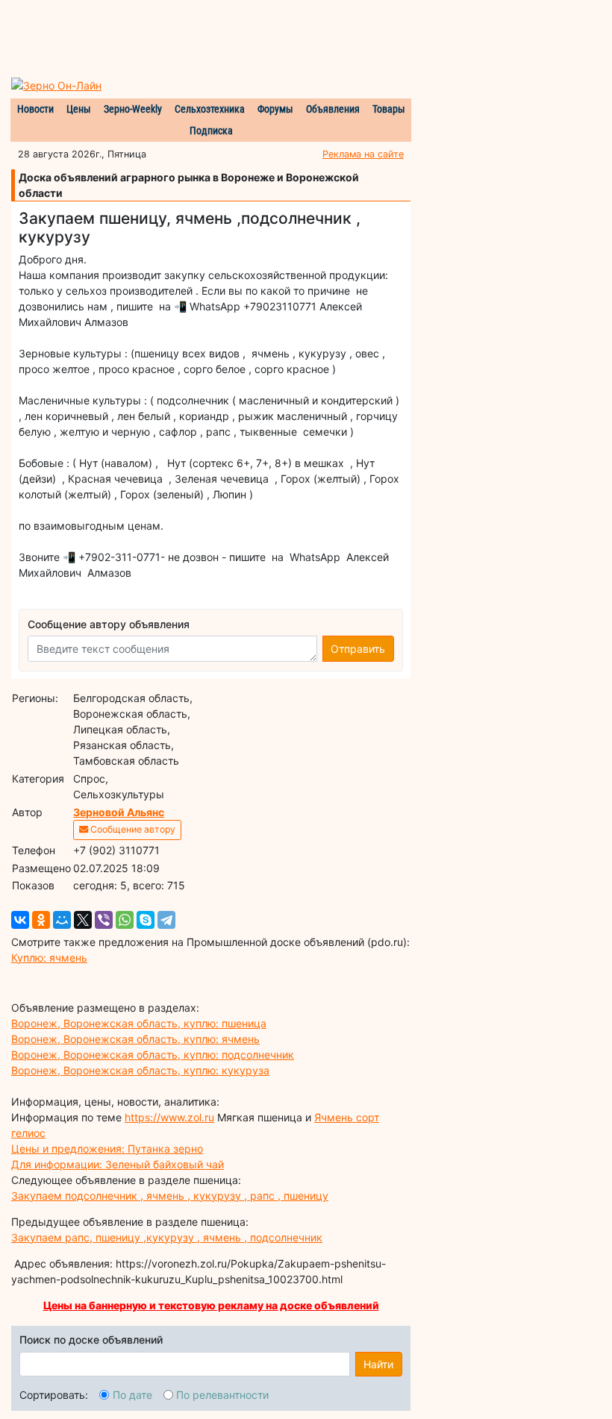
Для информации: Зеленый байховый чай (117, 1164)
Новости (35, 109)
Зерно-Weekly (133, 109)
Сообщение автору (131, 829)
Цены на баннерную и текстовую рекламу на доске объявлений (211, 1305)
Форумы (275, 109)
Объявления (333, 109)
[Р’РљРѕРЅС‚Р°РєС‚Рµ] (20, 920)
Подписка (211, 131)
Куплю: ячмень (49, 957)
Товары (388, 109)
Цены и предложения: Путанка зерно (107, 1148)
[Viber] (104, 920)
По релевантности (222, 1394)
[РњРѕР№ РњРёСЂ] (62, 920)
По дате (132, 1394)
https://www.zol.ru (169, 1117)
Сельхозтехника (210, 109)
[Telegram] (166, 920)
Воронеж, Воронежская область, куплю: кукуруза (140, 1070)
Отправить (358, 648)
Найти (378, 1364)
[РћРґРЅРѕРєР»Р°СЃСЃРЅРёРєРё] (41, 920)
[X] (83, 920)
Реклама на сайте (363, 154)
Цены (78, 109)
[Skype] (145, 920)
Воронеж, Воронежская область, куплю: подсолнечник (152, 1054)
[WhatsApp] (125, 920)
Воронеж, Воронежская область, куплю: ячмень (135, 1039)
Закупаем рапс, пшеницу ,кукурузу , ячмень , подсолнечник (166, 1237)
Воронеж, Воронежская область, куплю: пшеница (138, 1023)
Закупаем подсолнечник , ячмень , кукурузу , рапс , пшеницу (169, 1195)
